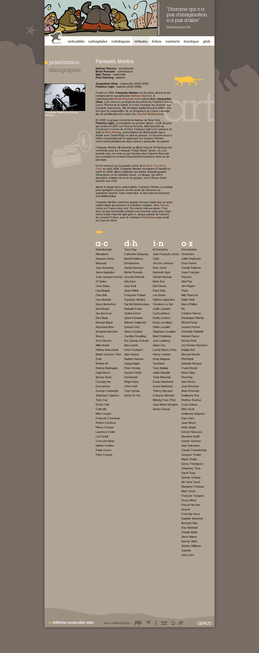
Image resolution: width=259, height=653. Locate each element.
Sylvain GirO (132, 327)
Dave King (159, 290)
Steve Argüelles (105, 272)
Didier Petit (188, 299)
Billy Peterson (189, 295)
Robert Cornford (106, 422)
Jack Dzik (130, 285)
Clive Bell (101, 295)
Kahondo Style (161, 272)
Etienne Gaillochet (135, 322)
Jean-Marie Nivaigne (165, 404)
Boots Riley (188, 372)
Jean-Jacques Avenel (109, 276)
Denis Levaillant (162, 322)
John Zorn (187, 554)
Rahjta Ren (188, 349)
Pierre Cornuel (104, 427)
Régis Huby (131, 381)
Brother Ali (102, 363)
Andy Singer (188, 427)
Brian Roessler (190, 390)
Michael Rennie (190, 354)
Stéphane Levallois (164, 331)
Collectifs (101, 409)
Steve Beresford (106, 304)
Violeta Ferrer (132, 313)
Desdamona (131, 263)
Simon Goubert (133, 331)
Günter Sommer (191, 441)
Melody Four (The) (164, 399)
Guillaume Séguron (193, 413)
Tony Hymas (132, 390)
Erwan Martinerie (163, 381)
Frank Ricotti (189, 368)
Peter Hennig (132, 368)
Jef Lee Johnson (163, 263)
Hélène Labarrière (164, 299)
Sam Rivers (188, 381)
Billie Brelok (103, 345)
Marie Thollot (189, 459)
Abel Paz (186, 281)
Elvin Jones (160, 267)
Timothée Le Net (163, 304)
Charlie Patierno (191, 267)
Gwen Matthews (163, 386)
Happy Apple (132, 363)
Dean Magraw (161, 358)
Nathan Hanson (133, 358)
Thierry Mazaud (162, 390)
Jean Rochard (190, 386)
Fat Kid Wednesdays (137, 304)
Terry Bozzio (103, 340)
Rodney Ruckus (191, 399)
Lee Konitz (159, 295)
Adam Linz (159, 345)
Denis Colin (103, 404)
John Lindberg (161, 340)
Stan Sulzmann (190, 445)
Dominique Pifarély (192, 317)
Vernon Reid (188, 340)
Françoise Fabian (135, 295)
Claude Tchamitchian (194, 450)
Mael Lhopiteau (162, 336)
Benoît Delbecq (133, 258)
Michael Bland (104, 322)
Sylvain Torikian (191, 477)
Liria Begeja (103, 290)
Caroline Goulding (135, 336)
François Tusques (192, 495)
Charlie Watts (189, 532)
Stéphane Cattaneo (107, 395)
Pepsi (184, 290)
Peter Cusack (104, 454)
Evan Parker (189, 263)
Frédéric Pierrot (191, 313)
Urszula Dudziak (134, 276)
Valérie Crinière (105, 445)
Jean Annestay (105, 267)
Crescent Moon (105, 441)
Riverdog (186, 377)
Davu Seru (188, 418)
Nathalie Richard (191, 363)
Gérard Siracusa (191, 431)
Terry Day (130, 249)
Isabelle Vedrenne (192, 518)
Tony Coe (101, 399)
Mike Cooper (103, 413)
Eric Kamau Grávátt (136, 340)
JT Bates (101, 281)
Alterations (102, 254)
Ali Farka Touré (190, 482)
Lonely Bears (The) (165, 349)
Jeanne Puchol (190, 327)
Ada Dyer (130, 281)
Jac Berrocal (103, 313)
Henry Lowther (162, 354)
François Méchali (163, 395)
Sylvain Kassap (162, 276)
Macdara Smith (190, 436)
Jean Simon (188, 422)
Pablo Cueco (103, 450)
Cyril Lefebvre (161, 313)
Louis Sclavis (189, 404)
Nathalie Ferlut (133, 308)
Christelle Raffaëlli (192, 331)
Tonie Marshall (161, 377)
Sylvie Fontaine (133, 317)
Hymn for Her (132, 395)
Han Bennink (103, 299)
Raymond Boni (105, 327)
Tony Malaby (160, 368)
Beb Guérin (131, 345)
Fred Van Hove (190, 513)
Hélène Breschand (107, 349)
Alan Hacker (131, 354)
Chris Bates (103, 285)
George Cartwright (107, 390)
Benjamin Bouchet (107, 331)
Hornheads (131, 377)
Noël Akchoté (104, 249)
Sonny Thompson (192, 463)
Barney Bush (104, 377)
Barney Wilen (189, 541)
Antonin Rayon (190, 336)
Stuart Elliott (131, 290)
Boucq (99, 336)
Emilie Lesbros (162, 317)
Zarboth (186, 550)
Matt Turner (188, 491)
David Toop (188, 472)
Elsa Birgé (102, 317)
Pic (183, 308)
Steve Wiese (189, 536)
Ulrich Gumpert (133, 349)
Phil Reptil (187, 358)
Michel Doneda (133, 272)
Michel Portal (189, 322)
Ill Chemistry (160, 249)
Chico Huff (130, 386)
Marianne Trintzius (192, 486)
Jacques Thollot (191, 454)
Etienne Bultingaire (107, 368)
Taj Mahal (158, 363)
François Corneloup (108, 418)
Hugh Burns (103, 372)
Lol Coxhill (102, 436)
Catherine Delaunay (136, 254)
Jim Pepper (188, 285)
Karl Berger (103, 308)
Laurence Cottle (105, 431)
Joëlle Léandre (162, 308)
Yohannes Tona (190, 468)
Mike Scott (187, 409)
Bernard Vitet (189, 523)
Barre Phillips (189, 304)
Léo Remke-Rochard (194, 345)
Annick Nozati (161, 409)
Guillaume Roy (190, 395)
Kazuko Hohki (132, 372)
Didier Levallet (161, 327)
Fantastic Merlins (134, 299)
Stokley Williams (191, 545)
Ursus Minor (189, 500)
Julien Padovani (191, 258)
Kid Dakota (159, 285)
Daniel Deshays (134, 267)
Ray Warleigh (189, 527)
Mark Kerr (159, 281)
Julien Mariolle (161, 372)
